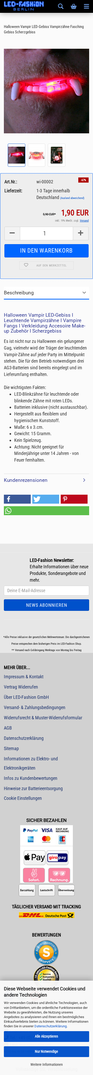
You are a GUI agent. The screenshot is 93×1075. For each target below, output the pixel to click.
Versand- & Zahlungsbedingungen (34, 707)
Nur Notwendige (46, 1051)
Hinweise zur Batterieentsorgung (33, 788)
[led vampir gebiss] (46, 90)
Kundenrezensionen (26, 480)
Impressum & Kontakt (23, 676)
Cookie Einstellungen (23, 798)
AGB (8, 728)
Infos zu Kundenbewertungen (30, 778)
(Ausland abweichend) (72, 198)
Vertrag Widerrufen (21, 687)
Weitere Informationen (46, 1064)
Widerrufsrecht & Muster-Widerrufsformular (43, 717)
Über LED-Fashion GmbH (26, 697)
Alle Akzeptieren (46, 1036)
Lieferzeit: (13, 190)
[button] (17, 499)
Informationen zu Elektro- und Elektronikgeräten (31, 763)
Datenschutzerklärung (50, 1026)
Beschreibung (19, 293)
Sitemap (11, 748)
